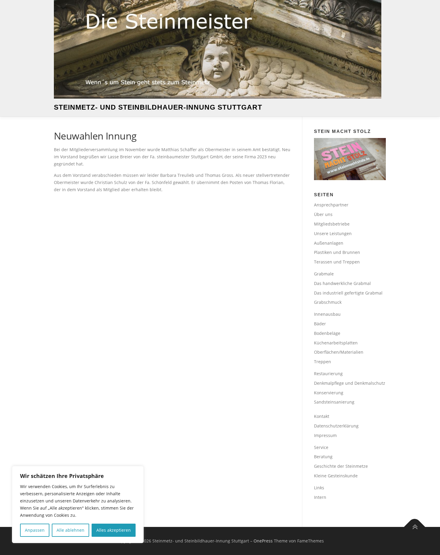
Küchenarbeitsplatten (336, 343)
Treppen (322, 361)
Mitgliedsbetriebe (332, 224)
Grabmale (324, 274)
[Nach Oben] (414, 527)
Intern (320, 497)
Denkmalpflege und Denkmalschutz (349, 383)
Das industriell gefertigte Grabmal (348, 293)
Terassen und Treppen (337, 262)
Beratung (323, 456)
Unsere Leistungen (333, 233)
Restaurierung (328, 373)
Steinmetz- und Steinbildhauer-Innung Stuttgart (158, 107)
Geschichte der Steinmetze (341, 466)
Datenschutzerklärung (336, 426)
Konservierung (328, 392)
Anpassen (35, 530)
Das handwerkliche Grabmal (342, 283)
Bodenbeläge (327, 333)
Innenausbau (327, 314)
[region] (78, 504)
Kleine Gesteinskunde (336, 476)
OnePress (263, 541)
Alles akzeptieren (113, 530)
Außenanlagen (328, 243)
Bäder (320, 323)
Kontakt (321, 416)
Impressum (325, 435)
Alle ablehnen (70, 530)
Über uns (323, 214)
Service (321, 447)
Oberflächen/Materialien (338, 352)
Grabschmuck (328, 302)
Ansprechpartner (331, 205)
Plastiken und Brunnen (337, 252)
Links (319, 487)
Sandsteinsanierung (334, 402)
